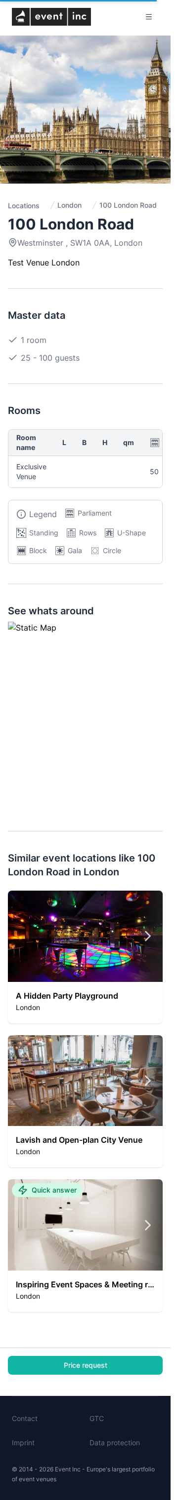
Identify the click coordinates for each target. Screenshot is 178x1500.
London (69, 205)
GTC (96, 1418)
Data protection (114, 1442)
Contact (25, 1418)
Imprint (23, 1442)
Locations (24, 205)
